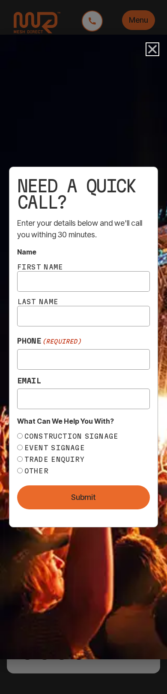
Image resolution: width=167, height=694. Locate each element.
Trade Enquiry (54, 459)
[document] (83, 347)
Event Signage (54, 448)
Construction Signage (71, 436)
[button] (152, 49)
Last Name (37, 301)
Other (36, 471)
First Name (40, 267)
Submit (83, 497)
